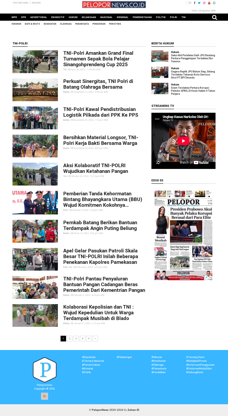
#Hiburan (156, 357)
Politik (161, 17)
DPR (23, 17)
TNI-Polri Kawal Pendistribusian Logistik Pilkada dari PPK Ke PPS (100, 112)
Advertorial (38, 17)
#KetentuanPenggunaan (200, 364)
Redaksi (36, 3)
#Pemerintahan (91, 364)
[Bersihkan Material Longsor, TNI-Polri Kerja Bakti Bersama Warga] (35, 145)
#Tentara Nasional (93, 360)
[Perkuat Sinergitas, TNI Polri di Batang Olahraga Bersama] (35, 89)
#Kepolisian (89, 357)
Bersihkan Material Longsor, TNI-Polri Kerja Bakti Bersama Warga (100, 140)
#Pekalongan (124, 357)
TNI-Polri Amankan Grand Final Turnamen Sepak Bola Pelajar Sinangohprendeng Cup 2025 (98, 58)
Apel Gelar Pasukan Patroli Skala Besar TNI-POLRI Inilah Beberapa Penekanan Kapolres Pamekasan (100, 256)
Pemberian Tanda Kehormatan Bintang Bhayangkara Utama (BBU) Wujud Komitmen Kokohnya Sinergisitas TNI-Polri (102, 199)
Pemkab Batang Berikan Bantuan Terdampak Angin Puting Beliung (100, 225)
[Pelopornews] (44, 369)
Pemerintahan (142, 17)
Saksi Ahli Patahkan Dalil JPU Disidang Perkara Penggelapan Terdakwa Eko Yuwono (193, 58)
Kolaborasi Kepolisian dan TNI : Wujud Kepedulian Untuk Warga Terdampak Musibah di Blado (98, 312)
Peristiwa (115, 24)
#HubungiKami (194, 372)
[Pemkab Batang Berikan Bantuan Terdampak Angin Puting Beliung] (35, 231)
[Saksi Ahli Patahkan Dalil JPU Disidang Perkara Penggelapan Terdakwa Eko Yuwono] (159, 55)
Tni (64, 69)
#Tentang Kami (195, 357)
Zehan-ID (133, 410)
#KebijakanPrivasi (196, 360)
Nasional (106, 17)
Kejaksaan (89, 17)
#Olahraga (157, 364)
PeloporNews (100, 410)
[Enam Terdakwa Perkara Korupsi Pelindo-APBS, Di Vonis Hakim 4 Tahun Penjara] (159, 88)
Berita (66, 92)
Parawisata (82, 24)
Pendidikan (98, 24)
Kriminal (122, 17)
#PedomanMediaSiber (199, 368)
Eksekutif (57, 17)
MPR (14, 17)
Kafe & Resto (32, 24)
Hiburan (16, 24)
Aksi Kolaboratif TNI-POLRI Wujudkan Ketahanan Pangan (95, 168)
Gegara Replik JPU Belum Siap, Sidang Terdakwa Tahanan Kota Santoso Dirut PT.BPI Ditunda (193, 74)
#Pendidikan (158, 372)
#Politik (86, 372)
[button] (188, 3)
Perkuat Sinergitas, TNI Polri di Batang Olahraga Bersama (98, 84)
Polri (173, 17)
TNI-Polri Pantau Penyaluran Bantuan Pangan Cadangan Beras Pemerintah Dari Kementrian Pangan (104, 284)
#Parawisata (158, 368)
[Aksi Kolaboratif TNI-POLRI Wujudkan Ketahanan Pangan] (35, 174)
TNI (183, 17)
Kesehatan (50, 24)
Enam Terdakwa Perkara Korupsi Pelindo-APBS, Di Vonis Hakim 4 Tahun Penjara (193, 90)
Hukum (73, 17)
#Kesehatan (158, 360)
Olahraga (66, 24)
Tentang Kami (20, 3)
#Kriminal (87, 368)
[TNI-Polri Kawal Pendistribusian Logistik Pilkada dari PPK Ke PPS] (35, 117)
